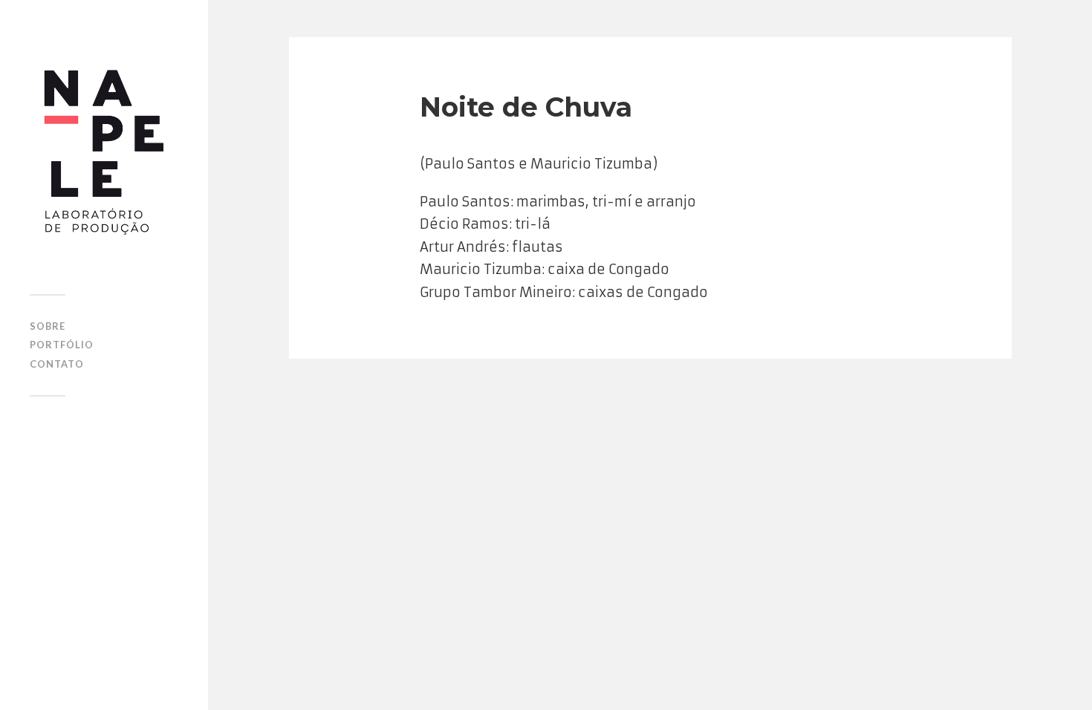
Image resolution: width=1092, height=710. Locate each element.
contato (57, 364)
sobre (47, 326)
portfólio (62, 345)
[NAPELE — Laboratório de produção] (104, 152)
